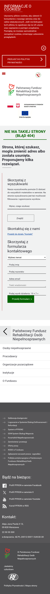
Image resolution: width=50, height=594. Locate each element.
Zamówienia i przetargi (17, 442)
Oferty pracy (13, 446)
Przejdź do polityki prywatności (18, 61)
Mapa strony (31, 585)
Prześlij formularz (21, 299)
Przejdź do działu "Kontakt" (20, 234)
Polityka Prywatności (14, 585)
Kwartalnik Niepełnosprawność (21, 438)
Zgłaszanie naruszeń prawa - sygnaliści (24, 454)
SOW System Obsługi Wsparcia (20, 433)
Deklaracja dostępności (17, 418)
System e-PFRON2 (15, 429)
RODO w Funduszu (16, 450)
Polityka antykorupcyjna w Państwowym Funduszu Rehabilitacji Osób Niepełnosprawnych (25, 461)
